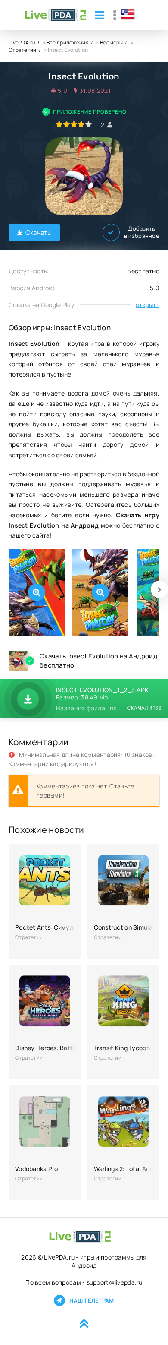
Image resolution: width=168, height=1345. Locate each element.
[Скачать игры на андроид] (55, 15)
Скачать (38, 232)
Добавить (141, 232)
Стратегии (23, 50)
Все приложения (68, 42)
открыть (147, 305)
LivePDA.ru (22, 42)
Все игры (111, 42)
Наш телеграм (91, 1300)
